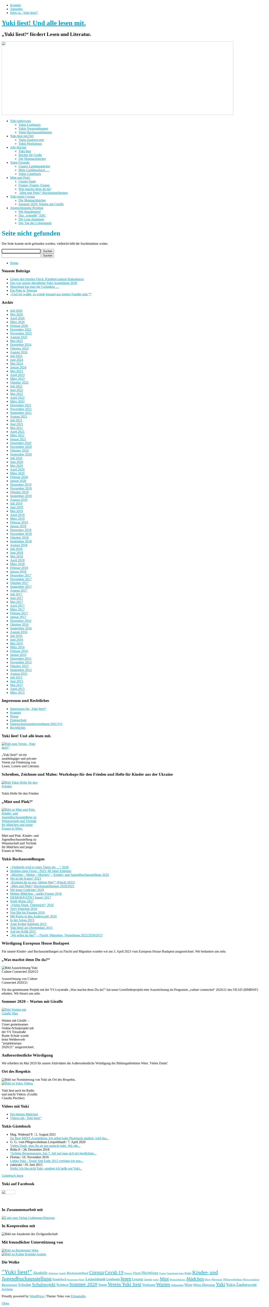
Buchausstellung (77, 1273)
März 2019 (17, 518)
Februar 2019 (19, 522)
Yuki (220, 1284)
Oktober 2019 (19, 492)
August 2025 (18, 337)
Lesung (137, 1279)
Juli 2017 (16, 594)
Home (14, 263)
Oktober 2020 (19, 450)
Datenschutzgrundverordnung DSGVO (36, 724)
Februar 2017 (19, 613)
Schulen (24, 1284)
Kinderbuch (59, 1279)
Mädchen (195, 1278)
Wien (188, 1285)
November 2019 (21, 488)
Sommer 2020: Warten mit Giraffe (41, 204)
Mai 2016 (16, 643)
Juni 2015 (16, 681)
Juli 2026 (16, 310)
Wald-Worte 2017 (22, 901)
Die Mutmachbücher (32, 159)
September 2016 (21, 628)
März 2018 (17, 564)
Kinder (188, 1273)
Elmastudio (78, 1296)
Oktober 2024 (19, 348)
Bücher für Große (30, 155)
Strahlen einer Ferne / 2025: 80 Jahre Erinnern (40, 871)
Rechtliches (17, 727)
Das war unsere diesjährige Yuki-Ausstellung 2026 (43, 283)
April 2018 (17, 560)
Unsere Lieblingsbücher (34, 166)
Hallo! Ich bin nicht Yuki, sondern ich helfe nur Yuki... (46, 1168)
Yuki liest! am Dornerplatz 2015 (31, 927)
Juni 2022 (16, 390)
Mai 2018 (16, 556)
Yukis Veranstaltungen (33, 128)
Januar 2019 (18, 526)
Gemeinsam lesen (175, 1273)
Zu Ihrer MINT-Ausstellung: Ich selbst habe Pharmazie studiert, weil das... (59, 1138)
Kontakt (15, 5)
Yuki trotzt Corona (22, 196)
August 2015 (18, 673)
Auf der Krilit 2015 (23, 931)
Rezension (9, 1285)
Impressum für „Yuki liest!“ (28, 709)
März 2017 (17, 609)
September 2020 (21, 454)
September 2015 (21, 670)
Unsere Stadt (27, 181)
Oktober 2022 (19, 382)
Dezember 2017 (20, 575)
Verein (102, 1285)
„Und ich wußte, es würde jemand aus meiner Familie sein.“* (50, 294)
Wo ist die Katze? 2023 (25, 878)
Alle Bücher (18, 147)
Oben (5, 1303)
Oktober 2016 (19, 624)
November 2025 (21, 333)
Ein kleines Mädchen (24, 1114)
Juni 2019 (16, 507)
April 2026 (17, 318)
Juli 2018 (16, 549)
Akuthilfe (40, 1273)
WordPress (37, 1296)
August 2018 (18, 545)
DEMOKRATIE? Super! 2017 (30, 897)
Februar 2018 (19, 568)
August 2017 (18, 590)
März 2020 (17, 473)
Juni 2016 (16, 639)
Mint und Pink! (20, 177)
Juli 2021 (16, 420)
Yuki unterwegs (20, 121)
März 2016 (17, 647)
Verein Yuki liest (124, 1284)
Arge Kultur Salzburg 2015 (28, 924)
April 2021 (17, 431)
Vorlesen (148, 1285)
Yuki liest (24, 151)
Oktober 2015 (19, 666)
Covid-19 (114, 1272)
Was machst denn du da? (34, 189)
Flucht (137, 1273)
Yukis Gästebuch (29, 174)
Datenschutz (18, 720)
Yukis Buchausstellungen (35, 132)
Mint (164, 1278)
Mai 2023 (16, 371)
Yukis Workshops (30, 143)
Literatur (148, 1279)
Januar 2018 (18, 571)
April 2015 (17, 689)
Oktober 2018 (19, 537)
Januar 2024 (18, 367)
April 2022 (17, 397)
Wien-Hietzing (204, 1285)
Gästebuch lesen (12, 1175)
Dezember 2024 (20, 344)
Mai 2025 (16, 341)
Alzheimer (53, 1273)
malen (156, 1279)
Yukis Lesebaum (29, 124)
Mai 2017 (16, 602)
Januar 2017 (18, 617)
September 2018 (21, 541)
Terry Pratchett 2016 (23, 909)
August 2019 (18, 499)
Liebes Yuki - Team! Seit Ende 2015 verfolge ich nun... (46, 1161)
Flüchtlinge (149, 1273)
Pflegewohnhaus (232, 1279)
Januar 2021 (18, 439)
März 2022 (17, 401)
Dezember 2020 (20, 443)
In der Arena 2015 (22, 920)
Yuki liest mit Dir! (22, 136)
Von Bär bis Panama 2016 (27, 912)
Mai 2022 (16, 394)
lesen (126, 1278)
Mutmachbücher (178, 1279)
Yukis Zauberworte (31, 140)
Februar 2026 (19, 326)
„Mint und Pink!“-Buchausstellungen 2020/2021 (42, 886)
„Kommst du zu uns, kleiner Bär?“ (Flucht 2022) (42, 882)
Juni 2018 (16, 552)
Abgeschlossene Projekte (26, 208)
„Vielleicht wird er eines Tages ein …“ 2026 (39, 867)
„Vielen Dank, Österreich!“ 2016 (32, 905)
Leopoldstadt (95, 1279)
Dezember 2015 (20, 658)
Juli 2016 (16, 636)
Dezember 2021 (20, 405)
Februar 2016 (19, 651)
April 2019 (17, 515)
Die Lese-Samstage (31, 219)
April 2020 (17, 469)
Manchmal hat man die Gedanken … (34, 286)
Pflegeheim (217, 1279)
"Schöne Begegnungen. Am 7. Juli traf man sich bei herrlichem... (53, 1153)
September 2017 (21, 586)
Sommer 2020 (83, 1284)
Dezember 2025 (20, 329)
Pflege (208, 1279)
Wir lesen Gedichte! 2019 (27, 890)
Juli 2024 (16, 356)
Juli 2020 (16, 458)
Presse (14, 716)
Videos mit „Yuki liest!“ (26, 1118)
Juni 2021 (16, 424)
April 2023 (17, 375)
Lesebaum (113, 1279)
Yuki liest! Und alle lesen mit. (44, 23)
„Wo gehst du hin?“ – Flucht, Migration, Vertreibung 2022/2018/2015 (56, 935)
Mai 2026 (16, 314)
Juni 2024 (16, 360)
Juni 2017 (16, 598)
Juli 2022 (16, 386)
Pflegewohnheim (251, 1279)
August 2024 (18, 352)
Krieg (82, 1279)
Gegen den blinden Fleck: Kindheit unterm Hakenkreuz (47, 279)
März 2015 (17, 692)
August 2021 (18, 416)
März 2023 (17, 378)
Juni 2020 (16, 462)
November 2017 (21, 579)
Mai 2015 (16, 685)
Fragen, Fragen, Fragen (34, 185)
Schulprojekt (43, 1284)
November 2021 (21, 409)
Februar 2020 (19, 477)
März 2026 (17, 322)
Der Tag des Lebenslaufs (34, 223)
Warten (163, 1284)
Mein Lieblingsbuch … (33, 170)
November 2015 (21, 662)
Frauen (162, 1273)
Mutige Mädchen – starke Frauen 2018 (36, 893)
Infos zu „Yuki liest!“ (24, 12)
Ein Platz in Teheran (23, 290)
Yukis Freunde (19, 162)
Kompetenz (72, 1279)
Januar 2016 (18, 655)
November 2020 (21, 447)
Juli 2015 (16, 677)
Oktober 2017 (19, 583)
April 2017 (17, 605)
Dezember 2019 (20, 484)
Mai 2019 (16, 511)
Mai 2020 (16, 465)
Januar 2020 (18, 481)
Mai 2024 (16, 363)
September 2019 (21, 496)
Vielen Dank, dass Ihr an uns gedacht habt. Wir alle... (45, 1146)
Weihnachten (177, 1285)
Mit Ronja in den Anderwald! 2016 (33, 916)
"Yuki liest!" (17, 1272)
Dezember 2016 (20, 621)
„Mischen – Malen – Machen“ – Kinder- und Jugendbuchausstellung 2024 (59, 875)
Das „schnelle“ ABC (32, 215)
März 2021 (17, 435)
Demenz (128, 1273)
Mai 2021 (16, 428)
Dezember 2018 (20, 530)
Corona (96, 1272)
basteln (62, 1273)
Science (62, 1284)
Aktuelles (16, 9)
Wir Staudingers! (29, 211)
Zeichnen (7, 1289)
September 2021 (21, 413)
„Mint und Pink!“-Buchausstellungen (43, 193)
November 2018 (21, 534)
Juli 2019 (16, 503)
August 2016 (18, 632)
